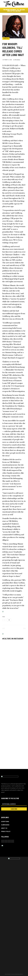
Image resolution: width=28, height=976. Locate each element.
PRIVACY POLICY (5, 831)
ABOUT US (4, 828)
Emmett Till (9, 73)
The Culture (17, 59)
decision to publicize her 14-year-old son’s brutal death (12, 270)
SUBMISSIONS (5, 825)
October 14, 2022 (7, 59)
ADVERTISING (5, 821)
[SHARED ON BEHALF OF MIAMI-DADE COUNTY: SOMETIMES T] (14, 750)
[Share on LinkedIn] (13, 617)
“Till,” (6, 151)
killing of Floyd (11, 185)
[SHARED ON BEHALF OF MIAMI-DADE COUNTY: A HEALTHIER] (14, 662)
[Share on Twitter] (11, 617)
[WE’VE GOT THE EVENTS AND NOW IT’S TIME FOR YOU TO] (14, 687)
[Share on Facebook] (9, 617)
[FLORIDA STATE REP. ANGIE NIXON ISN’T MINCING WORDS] (14, 714)
